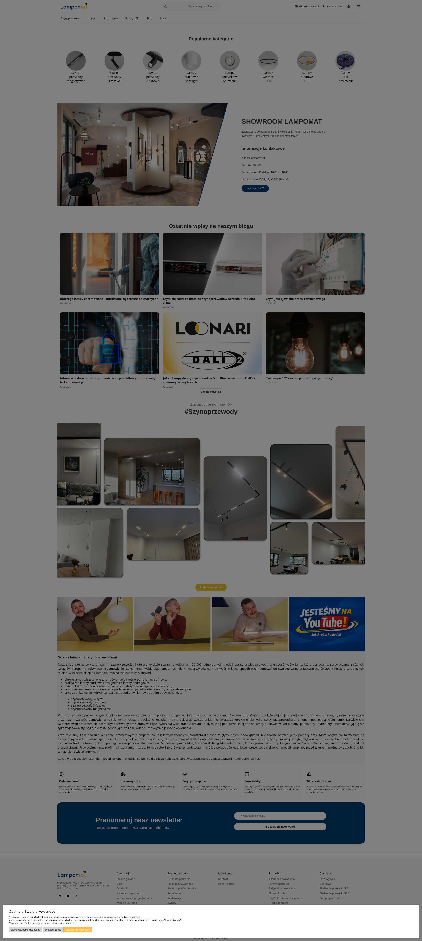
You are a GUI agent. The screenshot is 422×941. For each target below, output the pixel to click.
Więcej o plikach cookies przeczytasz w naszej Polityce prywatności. (41, 922)
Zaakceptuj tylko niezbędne (25, 929)
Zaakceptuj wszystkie (78, 929)
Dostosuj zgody (53, 929)
